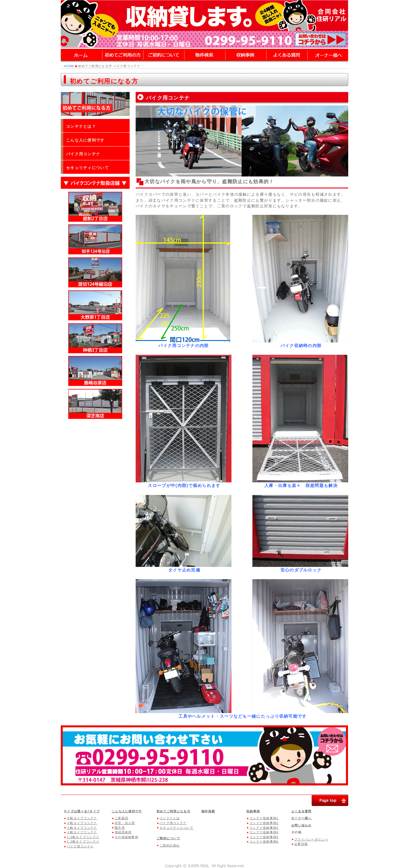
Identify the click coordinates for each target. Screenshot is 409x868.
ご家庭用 (121, 818)
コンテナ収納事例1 (264, 818)
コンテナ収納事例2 (264, 823)
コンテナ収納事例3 (264, 827)
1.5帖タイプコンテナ (83, 837)
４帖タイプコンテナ (82, 823)
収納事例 (253, 811)
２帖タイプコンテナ (82, 832)
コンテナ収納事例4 (264, 832)
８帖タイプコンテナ (82, 818)
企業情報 (301, 844)
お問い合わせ (301, 825)
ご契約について (168, 838)
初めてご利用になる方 (173, 811)
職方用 (120, 827)
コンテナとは (170, 818)
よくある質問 (301, 811)
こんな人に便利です (85, 140)
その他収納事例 (126, 837)
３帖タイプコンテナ (82, 827)
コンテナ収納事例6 (264, 841)
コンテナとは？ (81, 126)
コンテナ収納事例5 (264, 837)
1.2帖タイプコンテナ (83, 841)
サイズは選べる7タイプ (82, 811)
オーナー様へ (301, 818)
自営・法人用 (125, 823)
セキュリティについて (87, 167)
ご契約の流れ (170, 845)
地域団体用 (123, 832)
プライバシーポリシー (311, 839)
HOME (69, 66)
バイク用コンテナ (83, 154)
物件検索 (208, 811)
